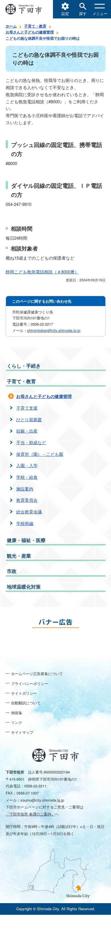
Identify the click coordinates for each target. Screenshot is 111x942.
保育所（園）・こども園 (39, 454)
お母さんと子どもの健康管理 (30, 32)
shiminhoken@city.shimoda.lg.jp (53, 330)
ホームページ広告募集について (37, 673)
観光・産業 (19, 555)
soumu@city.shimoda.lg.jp (42, 800)
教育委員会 (27, 500)
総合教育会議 (29, 512)
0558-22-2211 (35, 786)
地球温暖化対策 (24, 586)
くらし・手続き (24, 365)
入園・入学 (27, 465)
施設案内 (24, 489)
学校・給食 (27, 477)
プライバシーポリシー (29, 683)
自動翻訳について (26, 702)
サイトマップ (22, 732)
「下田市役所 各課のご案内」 (30, 814)
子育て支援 (27, 408)
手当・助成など (31, 442)
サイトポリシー (24, 693)
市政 (12, 571)
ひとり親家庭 (29, 419)
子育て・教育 (35, 26)
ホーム (11, 26)
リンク (16, 722)
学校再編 (24, 523)
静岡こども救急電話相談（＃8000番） (42, 272)
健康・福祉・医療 (26, 540)
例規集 (16, 712)
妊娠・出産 (27, 431)
